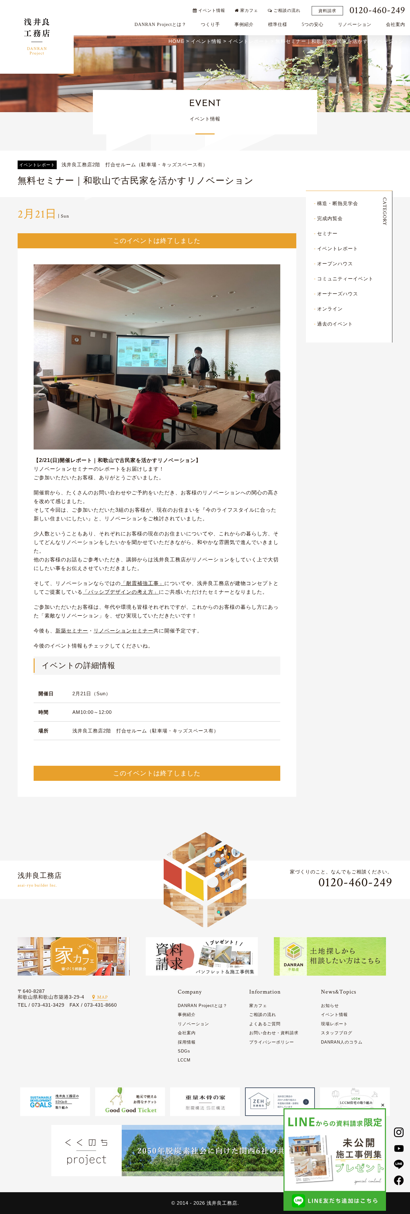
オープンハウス (335, 263)
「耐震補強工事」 (142, 583)
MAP (102, 997)
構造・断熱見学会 (337, 203)
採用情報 (187, 1042)
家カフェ (248, 10)
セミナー (327, 233)
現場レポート (334, 1023)
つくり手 (210, 24)
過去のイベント (335, 323)
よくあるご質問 (265, 1023)
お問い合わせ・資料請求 (274, 1032)
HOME (176, 41)
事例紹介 (244, 24)
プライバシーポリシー (271, 1042)
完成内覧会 (330, 218)
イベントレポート (337, 248)
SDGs (184, 1051)
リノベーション (355, 24)
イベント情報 (211, 10)
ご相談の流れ (286, 10)
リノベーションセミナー (123, 630)
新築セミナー (71, 630)
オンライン (330, 308)
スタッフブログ (336, 1032)
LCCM (184, 1060)
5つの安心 (313, 24)
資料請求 (327, 10)
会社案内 (395, 24)
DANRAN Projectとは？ (160, 24)
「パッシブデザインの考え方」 (121, 592)
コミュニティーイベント (345, 278)
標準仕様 (277, 24)
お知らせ (330, 1005)
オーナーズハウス (337, 293)
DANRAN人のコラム (342, 1042)
